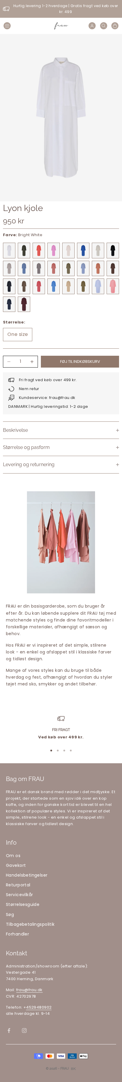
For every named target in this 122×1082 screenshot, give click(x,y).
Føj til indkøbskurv (80, 361)
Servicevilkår (19, 895)
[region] (61, 727)
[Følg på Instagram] (24, 1030)
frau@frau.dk (29, 990)
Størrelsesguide (22, 904)
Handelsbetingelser (27, 875)
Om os (13, 856)
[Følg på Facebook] (9, 1030)
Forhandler (17, 934)
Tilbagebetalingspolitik (30, 924)
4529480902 (39, 1007)
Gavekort (16, 865)
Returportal (18, 885)
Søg (10, 914)
